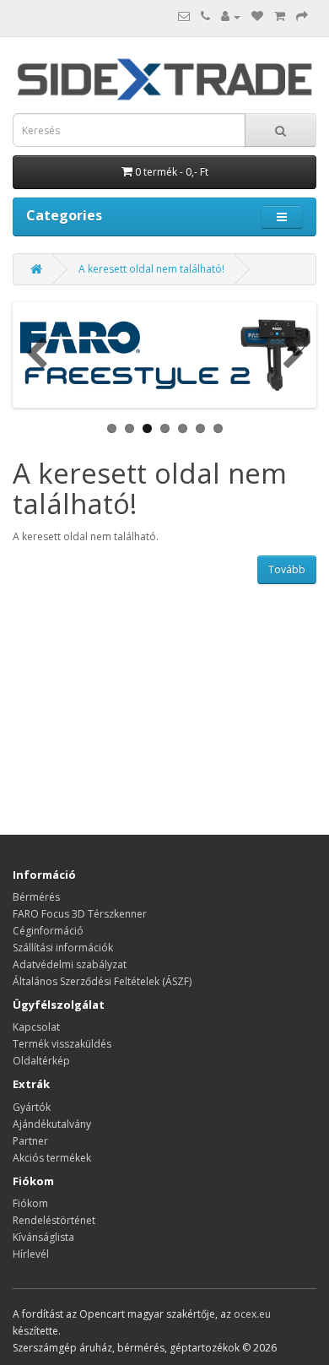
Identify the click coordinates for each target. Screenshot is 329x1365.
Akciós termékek (52, 1158)
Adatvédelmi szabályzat (70, 964)
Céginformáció (48, 931)
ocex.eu (252, 1314)
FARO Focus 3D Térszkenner (80, 914)
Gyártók (32, 1107)
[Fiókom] (230, 16)
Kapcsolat (36, 1027)
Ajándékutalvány (52, 1124)
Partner (30, 1141)
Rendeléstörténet (54, 1220)
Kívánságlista (43, 1237)
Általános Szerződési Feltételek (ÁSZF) (102, 981)
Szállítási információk (63, 947)
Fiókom (30, 1203)
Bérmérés (36, 897)
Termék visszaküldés (62, 1044)
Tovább (286, 569)
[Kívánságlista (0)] (257, 16)
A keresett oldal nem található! (151, 269)
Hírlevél (31, 1254)
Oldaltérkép (41, 1061)
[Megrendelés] (302, 16)
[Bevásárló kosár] (279, 16)
